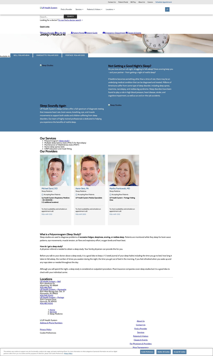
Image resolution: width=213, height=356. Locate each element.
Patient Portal (123, 2)
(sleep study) (64, 141)
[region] (106, 352)
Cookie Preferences (147, 352)
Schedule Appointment (164, 2)
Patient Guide (91, 33)
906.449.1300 (81, 214)
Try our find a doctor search (69, 20)
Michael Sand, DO (50, 188)
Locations (109, 9)
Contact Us (112, 2)
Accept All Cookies (179, 352)
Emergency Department (115, 33)
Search (70, 16)
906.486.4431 (46, 287)
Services (79, 9)
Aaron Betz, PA (82, 188)
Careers (150, 2)
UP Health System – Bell (50, 281)
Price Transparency (141, 347)
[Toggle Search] (167, 9)
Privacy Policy (45, 329)
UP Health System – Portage (52, 297)
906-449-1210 (47, 214)
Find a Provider (66, 9)
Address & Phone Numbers (51, 323)
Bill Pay (133, 2)
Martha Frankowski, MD (119, 188)
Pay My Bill (61, 33)
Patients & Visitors (94, 9)
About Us (141, 2)
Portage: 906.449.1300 (75, 55)
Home (52, 310)
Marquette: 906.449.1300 (47, 55)
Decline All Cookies (164, 352)
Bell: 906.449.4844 (21, 55)
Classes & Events (134, 33)
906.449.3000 (46, 295)
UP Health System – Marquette (53, 289)
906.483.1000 (46, 303)
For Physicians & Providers (141, 344)
